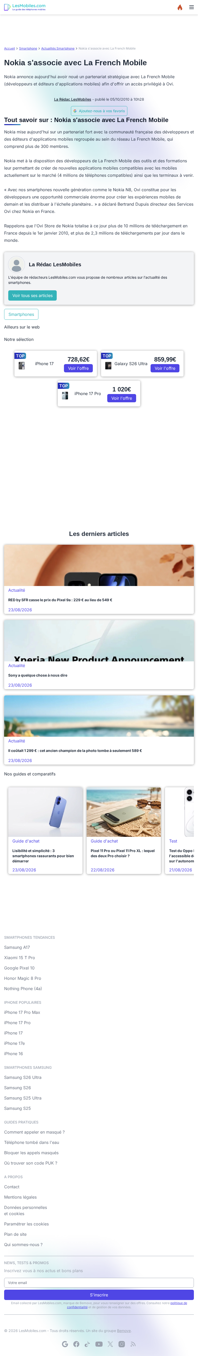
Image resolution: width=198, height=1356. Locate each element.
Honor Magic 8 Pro (22, 978)
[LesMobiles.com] (24, 7)
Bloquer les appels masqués (31, 1152)
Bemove (124, 1330)
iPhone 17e (14, 1043)
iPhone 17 (13, 1033)
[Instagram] (121, 1344)
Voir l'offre (78, 368)
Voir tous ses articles (32, 295)
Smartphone (28, 48)
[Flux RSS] (133, 1344)
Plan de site (15, 1234)
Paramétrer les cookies (26, 1223)
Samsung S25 (17, 1108)
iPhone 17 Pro (17, 1022)
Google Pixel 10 (19, 967)
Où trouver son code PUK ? (30, 1163)
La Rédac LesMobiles (72, 99)
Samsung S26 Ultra (23, 1077)
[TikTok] (87, 1344)
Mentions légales (20, 1197)
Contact (11, 1186)
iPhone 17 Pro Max (22, 1012)
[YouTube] (99, 1344)
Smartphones (21, 314)
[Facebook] (76, 1344)
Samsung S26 (17, 1087)
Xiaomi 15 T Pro (19, 957)
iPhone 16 (13, 1053)
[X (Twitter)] (110, 1344)
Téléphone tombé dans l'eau (31, 1142)
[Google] (65, 1344)
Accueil (9, 48)
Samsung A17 (17, 947)
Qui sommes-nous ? (23, 1244)
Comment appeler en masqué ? (34, 1132)
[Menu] (191, 7)
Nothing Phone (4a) (23, 988)
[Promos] (180, 7)
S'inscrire (99, 1294)
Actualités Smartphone (58, 48)
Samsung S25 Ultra (23, 1098)
